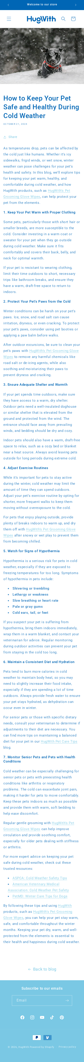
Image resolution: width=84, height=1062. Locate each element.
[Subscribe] (67, 1000)
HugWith (65, 906)
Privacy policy (67, 1046)
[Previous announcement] (8, 5)
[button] (9, 19)
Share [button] (13, 137)
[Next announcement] (76, 5)
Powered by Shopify (42, 1047)
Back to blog (44, 969)
